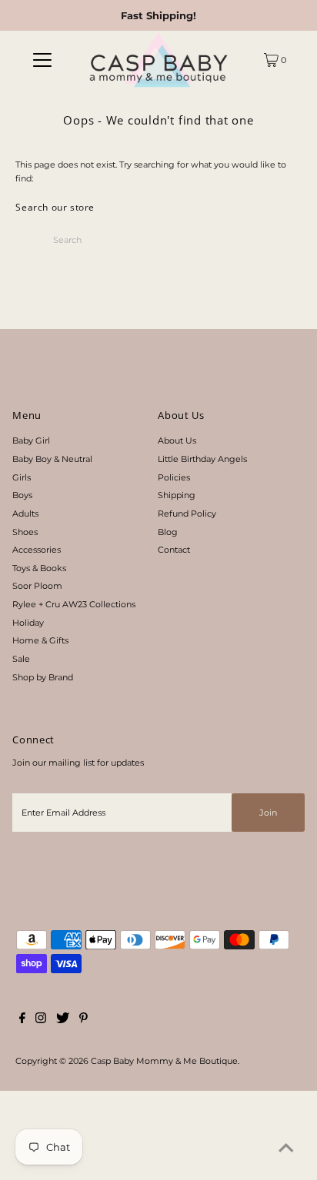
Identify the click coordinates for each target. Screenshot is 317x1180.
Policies (174, 477)
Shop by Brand (42, 677)
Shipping (176, 495)
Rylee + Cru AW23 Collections (73, 604)
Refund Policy (187, 513)
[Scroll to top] (286, 1149)
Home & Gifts (40, 640)
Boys (22, 495)
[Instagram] (41, 1020)
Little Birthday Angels (202, 459)
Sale (21, 658)
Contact (174, 549)
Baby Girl (31, 440)
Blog (168, 532)
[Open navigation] (42, 60)
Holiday (28, 622)
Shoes (25, 532)
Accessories (36, 549)
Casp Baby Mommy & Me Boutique (164, 1060)
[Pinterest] (83, 1020)
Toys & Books (39, 568)
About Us (177, 440)
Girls (21, 477)
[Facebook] (22, 1020)
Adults (25, 513)
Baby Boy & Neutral (52, 459)
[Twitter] (62, 1020)
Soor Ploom (37, 585)
